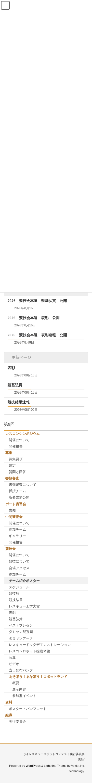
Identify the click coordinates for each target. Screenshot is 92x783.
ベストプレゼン (21, 625)
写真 (12, 657)
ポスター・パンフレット (28, 709)
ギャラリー (17, 536)
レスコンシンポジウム (22, 434)
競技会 (10, 549)
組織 (8, 715)
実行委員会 (17, 721)
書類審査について (22, 485)
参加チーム (17, 529)
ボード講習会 (15, 504)
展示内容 (19, 689)
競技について (19, 561)
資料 (8, 702)
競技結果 (16, 600)
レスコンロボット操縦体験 (29, 651)
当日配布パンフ (21, 670)
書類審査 (12, 478)
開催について (19, 440)
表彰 (12, 613)
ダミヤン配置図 (21, 632)
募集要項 (16, 459)
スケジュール (19, 587)
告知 (12, 510)
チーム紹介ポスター (24, 581)
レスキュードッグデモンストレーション (40, 645)
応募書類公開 (19, 497)
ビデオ (14, 664)
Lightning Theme (55, 766)
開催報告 (16, 446)
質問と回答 (17, 472)
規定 (12, 465)
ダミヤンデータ (21, 638)
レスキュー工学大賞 (24, 606)
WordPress (33, 766)
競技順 (14, 593)
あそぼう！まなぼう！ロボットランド (38, 677)
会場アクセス (19, 568)
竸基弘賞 (16, 619)
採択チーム (17, 491)
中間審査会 (14, 517)
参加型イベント (24, 696)
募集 (8, 453)
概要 (15, 683)
